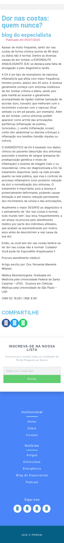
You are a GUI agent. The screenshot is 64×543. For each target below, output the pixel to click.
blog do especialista (26, 35)
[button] (32, 7)
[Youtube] (46, 509)
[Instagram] (27, 509)
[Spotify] (37, 509)
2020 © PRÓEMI (32, 535)
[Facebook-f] (17, 509)
